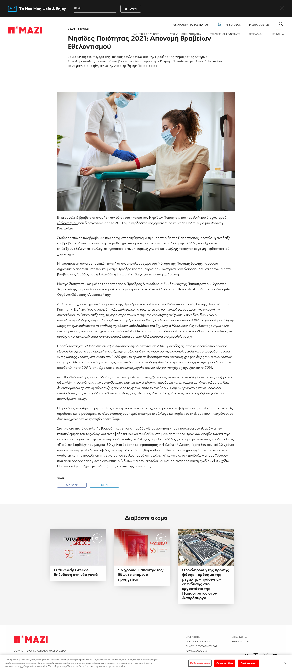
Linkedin (105, 485)
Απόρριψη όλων (224, 663)
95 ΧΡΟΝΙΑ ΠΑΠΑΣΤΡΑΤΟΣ (190, 24)
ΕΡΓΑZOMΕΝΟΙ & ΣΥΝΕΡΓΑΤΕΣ (225, 34)
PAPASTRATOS (40, 651)
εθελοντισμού (67, 223)
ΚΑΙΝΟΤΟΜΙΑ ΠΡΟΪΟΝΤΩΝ (147, 34)
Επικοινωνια (239, 637)
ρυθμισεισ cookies (196, 651)
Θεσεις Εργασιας (240, 641)
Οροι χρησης (193, 637)
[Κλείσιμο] (285, 663)
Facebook (72, 485)
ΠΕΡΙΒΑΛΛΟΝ (256, 34)
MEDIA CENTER (259, 24)
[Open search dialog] (281, 24)
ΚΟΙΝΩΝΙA (278, 34)
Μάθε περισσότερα (200, 663)
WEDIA (62, 651)
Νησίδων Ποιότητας (164, 218)
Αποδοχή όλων (249, 663)
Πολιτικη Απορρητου (198, 641)
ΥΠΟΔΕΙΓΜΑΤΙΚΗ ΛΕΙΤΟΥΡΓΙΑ (185, 34)
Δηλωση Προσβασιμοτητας (201, 646)
